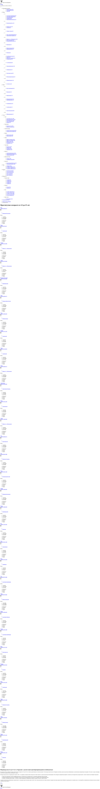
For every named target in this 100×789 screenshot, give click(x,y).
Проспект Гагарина (11, 58)
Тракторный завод (11, 66)
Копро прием (10, 135)
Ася (1, 453)
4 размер (9, 182)
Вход (1, 788)
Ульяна (1, 488)
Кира (1, 681)
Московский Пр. (10, 49)
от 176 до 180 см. (10, 195)
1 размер (9, 179)
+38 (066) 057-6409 (3, 577)
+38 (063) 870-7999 (3, 629)
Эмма (1, 699)
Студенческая (10, 62)
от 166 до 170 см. (10, 193)
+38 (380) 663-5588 (3, 454)
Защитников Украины (11, 35)
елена (1, 400)
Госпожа (9, 146)
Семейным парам (10, 159)
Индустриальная (10, 40)
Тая (1, 576)
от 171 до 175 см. (10, 194)
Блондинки (10, 198)
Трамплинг (9, 149)
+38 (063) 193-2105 (3, 682)
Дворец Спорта (10, 31)
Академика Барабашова (11, 15)
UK (2, 4)
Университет (9, 69)
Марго (1, 611)
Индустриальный (10, 88)
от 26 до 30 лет (10, 172)
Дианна (1, 242)
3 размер (9, 181)
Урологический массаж (12, 154)
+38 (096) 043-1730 (3, 752)
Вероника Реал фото (4, 277)
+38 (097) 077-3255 (3, 331)
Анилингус (9, 143)
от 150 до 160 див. (10, 191)
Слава (1, 260)
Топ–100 (8, 11)
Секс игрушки (10, 121)
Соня (1, 295)
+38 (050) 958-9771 (3, 208)
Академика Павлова (11, 16)
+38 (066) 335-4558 (3, 559)
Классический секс (11, 119)
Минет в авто (10, 141)
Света (1, 365)
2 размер (9, 180)
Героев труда (10, 26)
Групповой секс (10, 120)
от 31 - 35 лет (9, 173)
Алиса (1, 418)
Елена (1, 751)
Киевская (9, 44)
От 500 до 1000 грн (11, 166)
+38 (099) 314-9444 (3, 261)
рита (1, 541)
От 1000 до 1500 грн (11, 167)
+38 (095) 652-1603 (3, 401)
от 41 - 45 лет (9, 175)
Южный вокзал (10, 80)
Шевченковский (10, 114)
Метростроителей (10, 48)
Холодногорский (10, 110)
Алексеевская (10, 17)
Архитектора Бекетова (11, 19)
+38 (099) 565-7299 (3, 471)
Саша (1, 348)
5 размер (9, 183)
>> (1, 782)
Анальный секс (10, 118)
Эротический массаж (11, 153)
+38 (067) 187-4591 (3, 524)
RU (1, 4)
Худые (9, 187)
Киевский (9, 91)
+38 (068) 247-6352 (3, 664)
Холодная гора (10, 73)
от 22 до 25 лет (10, 171)
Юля (1, 207)
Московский (10, 95)
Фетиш (9, 122)
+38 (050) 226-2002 (3, 278)
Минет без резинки (11, 140)
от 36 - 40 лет (9, 174)
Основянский (10, 103)
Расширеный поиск (5, 199)
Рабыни (9, 147)
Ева (1, 523)
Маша (1, 225)
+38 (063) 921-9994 (3, 243)
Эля (1, 435)
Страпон (9, 148)
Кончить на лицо (10, 126)
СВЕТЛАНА (2, 383)
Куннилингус (10, 142)
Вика (1, 646)
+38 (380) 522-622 (3, 226)
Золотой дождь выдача (11, 130)
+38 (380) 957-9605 (3, 594)
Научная (9, 52)
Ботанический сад (10, 23)
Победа (8, 57)
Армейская (9, 18)
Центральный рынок (11, 76)
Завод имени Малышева (11, 34)
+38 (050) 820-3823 (3, 384)
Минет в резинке (11, 139)
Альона (1, 330)
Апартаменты (10, 10)
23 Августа (9, 83)
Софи (1, 593)
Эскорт (9, 158)
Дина (1, 470)
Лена (1, 558)
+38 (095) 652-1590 (3, 542)
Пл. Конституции (10, 56)
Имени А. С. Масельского (12, 39)
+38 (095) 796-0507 (3, 717)
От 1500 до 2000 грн (11, 168)
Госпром (9, 27)
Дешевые (9, 165)
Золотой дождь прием (11, 131)
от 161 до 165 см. (10, 192)
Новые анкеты (10, 9)
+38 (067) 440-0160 (3, 419)
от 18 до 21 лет (10, 170)
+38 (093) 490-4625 (3, 313)
